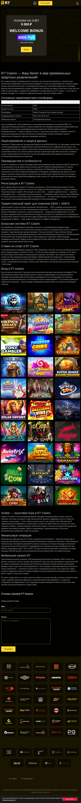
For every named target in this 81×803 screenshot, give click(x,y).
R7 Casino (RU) (27, 779)
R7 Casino (13, 779)
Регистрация (45, 3)
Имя (2, 606)
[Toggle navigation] (77, 3)
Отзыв (3, 617)
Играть (26, 49)
